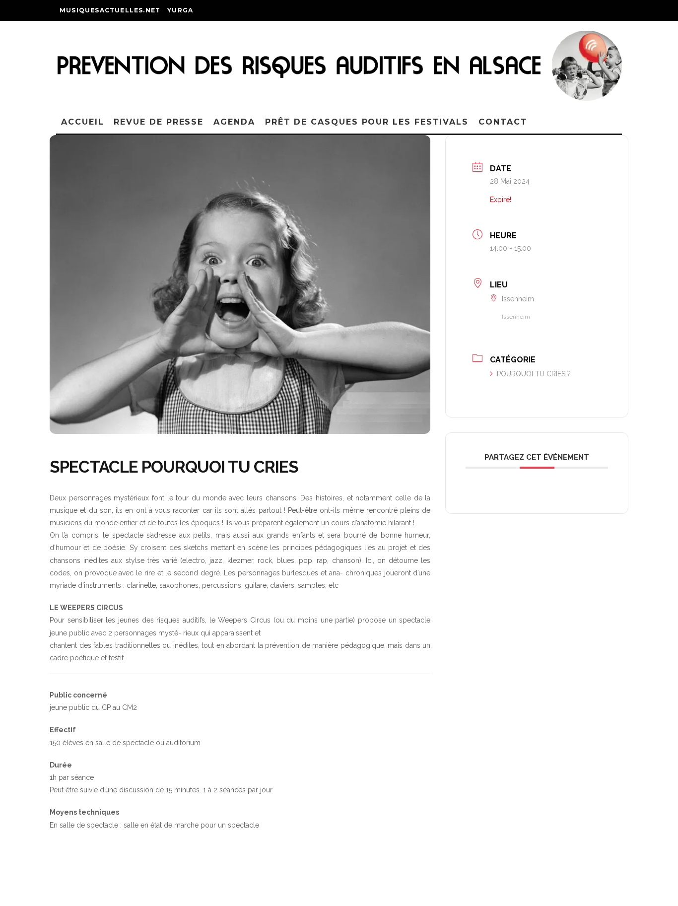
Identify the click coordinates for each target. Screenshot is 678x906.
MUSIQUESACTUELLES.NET (110, 10)
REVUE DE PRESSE (158, 122)
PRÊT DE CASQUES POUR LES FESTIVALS (367, 122)
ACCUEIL (82, 122)
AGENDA (234, 122)
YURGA (180, 10)
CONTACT (502, 122)
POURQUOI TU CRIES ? (534, 374)
